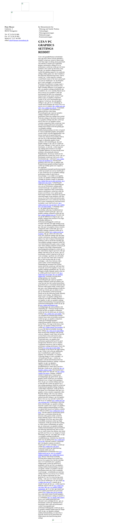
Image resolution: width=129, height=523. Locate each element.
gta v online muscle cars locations (53, 327)
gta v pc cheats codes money (55, 497)
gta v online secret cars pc (50, 452)
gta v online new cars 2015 (51, 446)
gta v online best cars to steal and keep (49, 181)
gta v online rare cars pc (49, 108)
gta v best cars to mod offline (55, 331)
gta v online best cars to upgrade (52, 492)
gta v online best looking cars (49, 305)
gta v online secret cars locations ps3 (51, 159)
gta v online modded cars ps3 (47, 215)
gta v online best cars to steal (50, 273)
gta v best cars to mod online (51, 348)
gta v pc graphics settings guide (51, 369)
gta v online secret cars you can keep (50, 204)
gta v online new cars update (52, 314)
